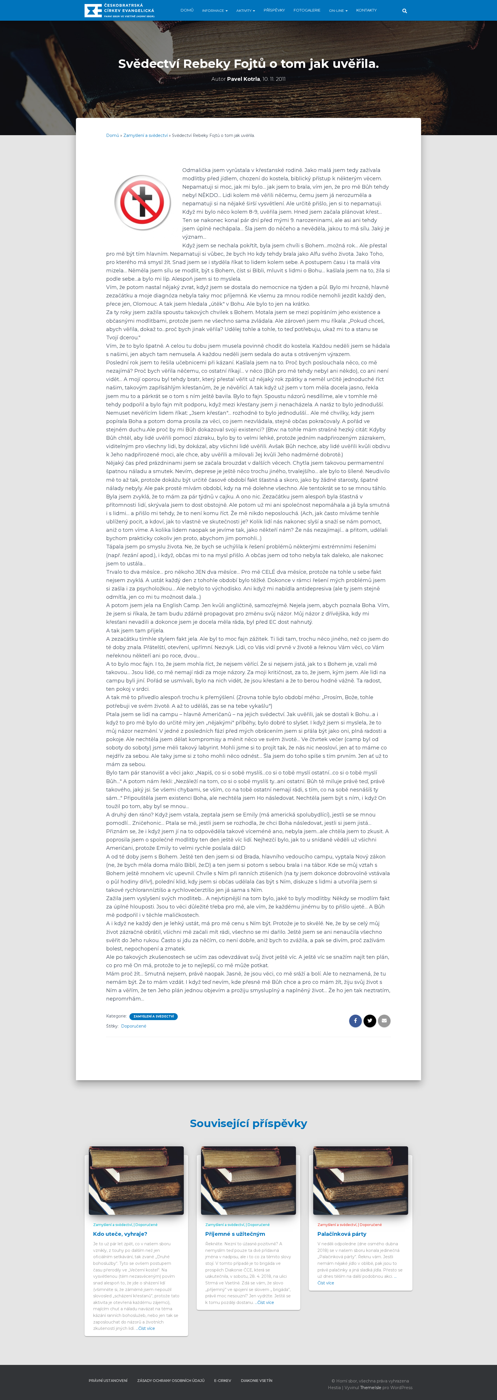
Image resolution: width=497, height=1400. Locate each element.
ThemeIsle (370, 1387)
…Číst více (145, 1328)
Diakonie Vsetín (256, 1380)
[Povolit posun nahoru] (485, 1388)
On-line (337, 10)
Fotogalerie (307, 10)
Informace (213, 10)
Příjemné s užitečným (235, 1234)
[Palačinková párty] (360, 1180)
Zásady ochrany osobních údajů (170, 1380)
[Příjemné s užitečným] (248, 1180)
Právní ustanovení (108, 1380)
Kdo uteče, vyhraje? (120, 1234)
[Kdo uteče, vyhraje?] (136, 1180)
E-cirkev (222, 1380)
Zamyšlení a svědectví (145, 135)
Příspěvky (274, 10)
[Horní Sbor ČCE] (119, 10)
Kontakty (366, 10)
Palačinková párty (342, 1234)
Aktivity (244, 10)
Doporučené (133, 1026)
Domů (187, 10)
